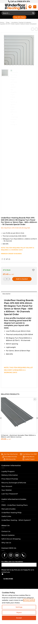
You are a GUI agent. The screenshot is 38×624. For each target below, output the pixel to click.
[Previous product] (36, 29)
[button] (30, 6)
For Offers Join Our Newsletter (12, 561)
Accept (19, 618)
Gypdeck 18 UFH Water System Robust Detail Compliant (18, 24)
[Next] (34, 50)
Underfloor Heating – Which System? (16, 520)
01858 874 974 (23, 1)
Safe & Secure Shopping (10, 539)
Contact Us (5, 531)
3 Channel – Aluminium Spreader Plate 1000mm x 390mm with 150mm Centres (18, 436)
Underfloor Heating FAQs (11, 513)
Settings (19, 607)
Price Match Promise (9, 479)
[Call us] (23, 555)
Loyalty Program (8, 471)
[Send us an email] (9, 259)
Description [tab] (7, 294)
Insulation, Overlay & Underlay (21, 22)
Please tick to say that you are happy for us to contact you (17, 571)
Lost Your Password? (9, 494)
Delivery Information (9, 475)
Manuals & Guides (8, 509)
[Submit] (33, 13)
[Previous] (4, 50)
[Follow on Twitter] (7, 259)
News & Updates (8, 535)
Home (2, 22)
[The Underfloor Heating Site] (16, 7)
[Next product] (32, 29)
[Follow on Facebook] (2, 259)
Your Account (6, 486)
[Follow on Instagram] (4, 259)
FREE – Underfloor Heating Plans (14, 505)
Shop (7, 22)
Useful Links (6, 516)
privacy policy (29, 600)
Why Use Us (6, 543)
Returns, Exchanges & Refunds (13, 483)
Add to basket (22, 279)
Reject (19, 612)
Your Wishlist (6, 490)
